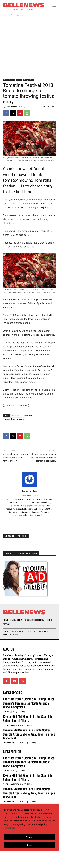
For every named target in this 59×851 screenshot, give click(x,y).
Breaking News (11, 725)
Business (7, 712)
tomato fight (27, 415)
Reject (29, 845)
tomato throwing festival (14, 419)
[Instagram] (14, 681)
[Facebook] (6, 113)
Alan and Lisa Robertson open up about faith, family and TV (15, 457)
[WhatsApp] (27, 113)
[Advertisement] (29, 47)
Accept (29, 837)
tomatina (15, 415)
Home (5, 15)
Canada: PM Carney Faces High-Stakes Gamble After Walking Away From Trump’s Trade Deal (29, 734)
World (19, 80)
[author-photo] (29, 486)
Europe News (29, 80)
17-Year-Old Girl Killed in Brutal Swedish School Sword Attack (27, 719)
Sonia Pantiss (11, 106)
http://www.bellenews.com (29, 495)
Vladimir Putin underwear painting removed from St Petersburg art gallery (43, 457)
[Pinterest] (20, 113)
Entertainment (17, 15)
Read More (10, 828)
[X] (13, 113)
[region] (29, 827)
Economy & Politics (13, 743)
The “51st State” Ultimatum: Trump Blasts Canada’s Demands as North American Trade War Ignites (28, 703)
